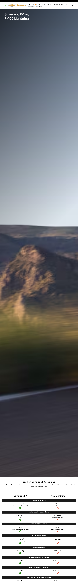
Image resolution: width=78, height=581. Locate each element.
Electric (51, 4)
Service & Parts (31, 6)
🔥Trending (37, 4)
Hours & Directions (40, 6)
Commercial (57, 4)
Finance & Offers (64, 4)
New (33, 4)
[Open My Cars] (72, 5)
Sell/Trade (46, 4)
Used (42, 4)
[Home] (5, 5)
